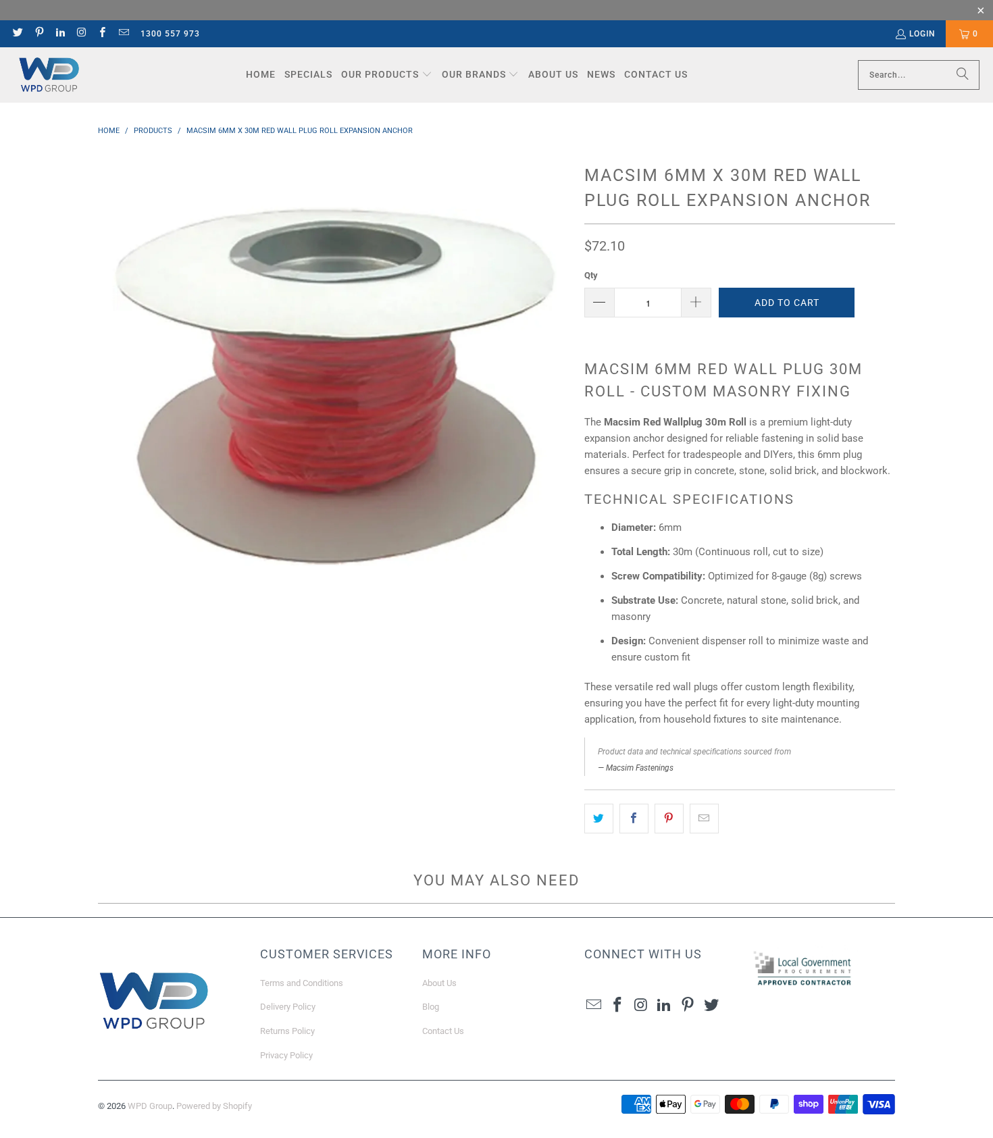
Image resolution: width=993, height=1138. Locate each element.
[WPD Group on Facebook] (101, 33)
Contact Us (443, 1031)
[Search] (962, 75)
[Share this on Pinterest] (669, 818)
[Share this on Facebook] (633, 818)
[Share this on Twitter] (598, 818)
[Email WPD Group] (122, 33)
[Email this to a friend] (704, 818)
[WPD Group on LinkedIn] (60, 33)
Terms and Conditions (301, 983)
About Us (439, 983)
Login (922, 33)
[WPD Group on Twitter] (17, 33)
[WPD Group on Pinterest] (38, 33)
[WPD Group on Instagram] (80, 33)
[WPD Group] (49, 75)
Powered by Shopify (214, 1106)
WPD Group (150, 1106)
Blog (430, 1007)
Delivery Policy (287, 1007)
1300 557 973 (170, 33)
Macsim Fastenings (639, 768)
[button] (386, 75)
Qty (591, 275)
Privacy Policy (286, 1055)
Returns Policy (287, 1031)
